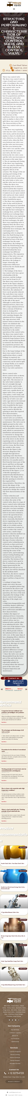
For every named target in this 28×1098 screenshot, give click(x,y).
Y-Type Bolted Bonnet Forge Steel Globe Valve (13, 985)
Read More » (4, 722)
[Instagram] (19, 1020)
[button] (14, 9)
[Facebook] (9, 1020)
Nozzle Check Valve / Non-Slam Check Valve (12, 863)
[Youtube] (15, 1020)
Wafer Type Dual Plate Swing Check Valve (12, 961)
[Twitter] (12, 1020)
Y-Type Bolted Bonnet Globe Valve (10, 912)
